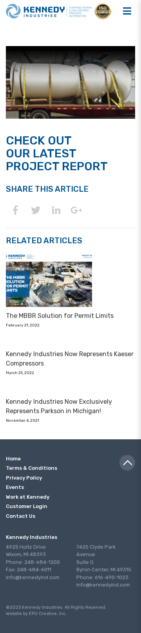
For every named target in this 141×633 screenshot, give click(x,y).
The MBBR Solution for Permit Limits (60, 315)
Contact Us (20, 516)
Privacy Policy (24, 478)
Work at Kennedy (27, 497)
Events (15, 487)
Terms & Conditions (31, 468)
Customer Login (26, 506)
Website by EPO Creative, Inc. (36, 613)
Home (13, 459)
